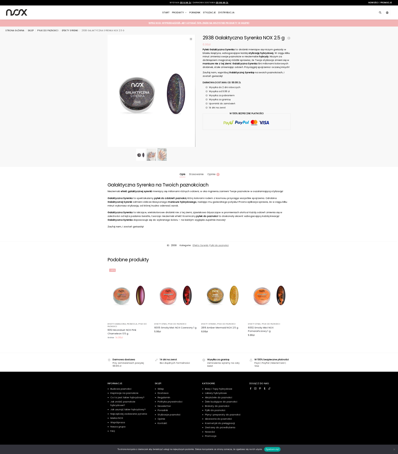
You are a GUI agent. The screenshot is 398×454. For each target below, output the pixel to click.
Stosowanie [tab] (196, 174)
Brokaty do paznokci (217, 406)
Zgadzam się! (272, 449)
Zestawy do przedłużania (220, 427)
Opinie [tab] (212, 174)
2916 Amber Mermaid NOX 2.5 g (219, 327)
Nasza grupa (118, 426)
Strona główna (14, 30)
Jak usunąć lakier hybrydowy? (128, 409)
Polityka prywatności (170, 401)
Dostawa (163, 393)
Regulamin (164, 397)
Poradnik (163, 410)
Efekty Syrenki (70, 30)
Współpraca (117, 422)
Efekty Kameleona (117, 324)
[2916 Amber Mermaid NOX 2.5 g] (222, 294)
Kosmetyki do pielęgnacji (220, 423)
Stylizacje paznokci (169, 414)
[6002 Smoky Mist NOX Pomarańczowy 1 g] (269, 294)
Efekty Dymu (160, 324)
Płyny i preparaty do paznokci (223, 414)
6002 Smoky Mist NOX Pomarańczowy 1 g (261, 329)
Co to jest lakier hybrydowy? (127, 397)
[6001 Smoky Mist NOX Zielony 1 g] (288, 38)
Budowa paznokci (121, 388)
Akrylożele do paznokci (218, 397)
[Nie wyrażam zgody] (394, 449)
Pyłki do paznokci (47, 30)
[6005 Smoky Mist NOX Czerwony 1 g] (175, 294)
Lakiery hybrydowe (216, 393)
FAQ (112, 431)
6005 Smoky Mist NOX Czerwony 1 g (175, 327)
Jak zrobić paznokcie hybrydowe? (122, 403)
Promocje (132, 324)
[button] (191, 39)
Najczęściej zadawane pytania (128, 413)
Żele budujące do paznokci (221, 401)
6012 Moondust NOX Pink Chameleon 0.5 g (122, 331)
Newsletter (164, 406)
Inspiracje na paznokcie (124, 393)
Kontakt (162, 423)
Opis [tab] (182, 174)
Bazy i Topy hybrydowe (218, 388)
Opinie (161, 418)
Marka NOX (116, 418)
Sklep (31, 30)
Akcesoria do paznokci (218, 418)
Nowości (210, 431)
